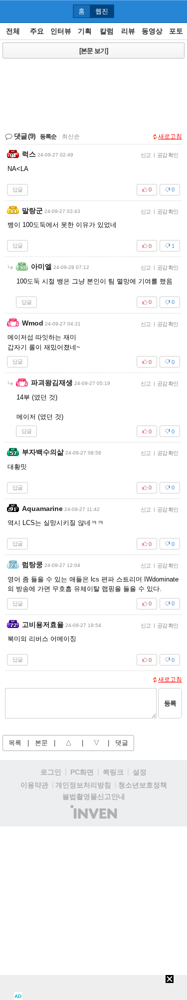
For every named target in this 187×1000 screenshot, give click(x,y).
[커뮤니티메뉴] (10, 11)
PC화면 (82, 772)
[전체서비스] (175, 11)
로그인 (50, 772)
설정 (140, 772)
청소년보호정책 (142, 785)
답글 (17, 189)
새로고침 (170, 136)
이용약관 (34, 785)
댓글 (121, 742)
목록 (14, 742)
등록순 (48, 136)
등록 (170, 703)
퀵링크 (113, 772)
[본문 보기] (93, 50)
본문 (41, 742)
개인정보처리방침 (83, 785)
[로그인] (157, 11)
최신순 (71, 136)
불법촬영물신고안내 (93, 796)
